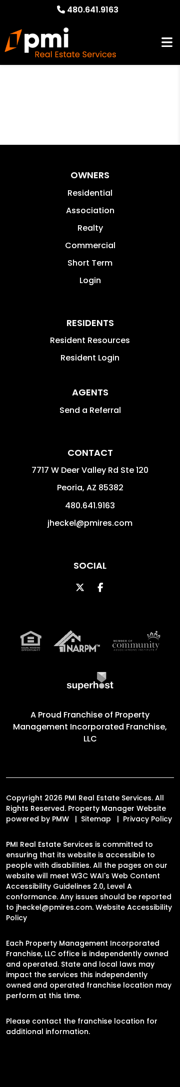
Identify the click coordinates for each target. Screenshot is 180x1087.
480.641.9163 (92, 9)
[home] (60, 42)
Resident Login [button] (90, 357)
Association (90, 210)
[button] (80, 587)
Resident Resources (90, 340)
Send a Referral (90, 410)
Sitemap (96, 819)
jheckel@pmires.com (90, 523)
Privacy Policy (147, 819)
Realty (90, 228)
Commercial (90, 245)
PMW (60, 819)
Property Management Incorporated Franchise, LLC (90, 726)
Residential (90, 193)
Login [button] (90, 280)
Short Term (90, 263)
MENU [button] (167, 42)
